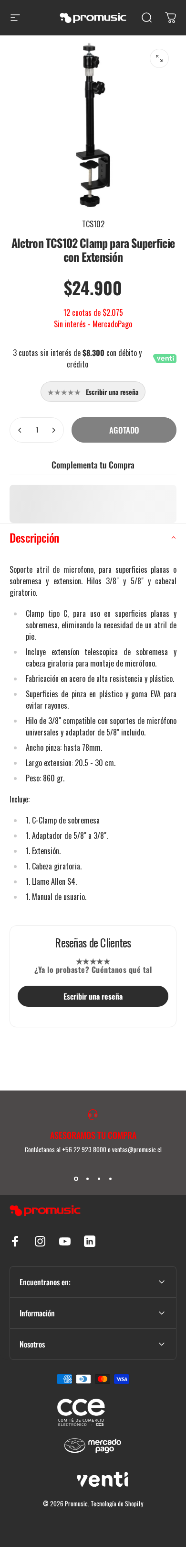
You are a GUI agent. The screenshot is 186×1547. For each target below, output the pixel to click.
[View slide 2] (87, 1179)
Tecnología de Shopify (117, 1503)
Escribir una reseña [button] (93, 996)
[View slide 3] (98, 1179)
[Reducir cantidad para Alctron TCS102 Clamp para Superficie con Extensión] (20, 430)
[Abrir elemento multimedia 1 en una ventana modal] (159, 58)
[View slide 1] (76, 1179)
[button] (93, 538)
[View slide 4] (110, 1179)
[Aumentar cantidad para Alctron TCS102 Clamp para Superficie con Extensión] (53, 430)
